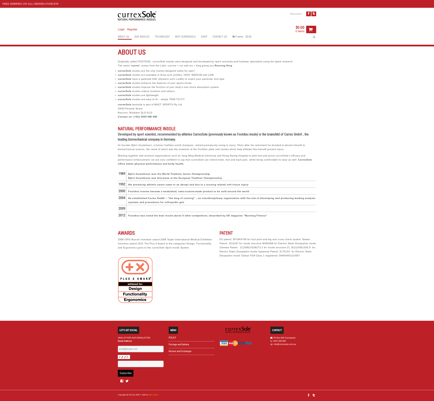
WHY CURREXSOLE (185, 36)
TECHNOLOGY (162, 36)
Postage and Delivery (179, 344)
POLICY (172, 337)
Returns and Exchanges (180, 351)
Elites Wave (154, 395)
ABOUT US (123, 36)
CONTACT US (220, 36)
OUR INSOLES (141, 36)
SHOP (204, 36)
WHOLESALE (295, 14)
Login (121, 29)
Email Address (125, 341)
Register (132, 29)
